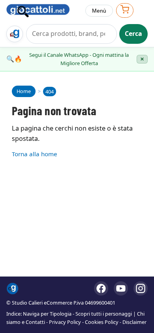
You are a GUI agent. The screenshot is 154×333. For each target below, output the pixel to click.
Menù (99, 10)
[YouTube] (121, 288)
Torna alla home (34, 154)
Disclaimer (134, 322)
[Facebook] (101, 288)
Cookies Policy (101, 322)
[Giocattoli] (42, 10)
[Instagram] (140, 288)
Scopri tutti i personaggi (103, 313)
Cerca (133, 33)
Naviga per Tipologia (47, 313)
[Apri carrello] (124, 10)
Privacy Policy (65, 322)
